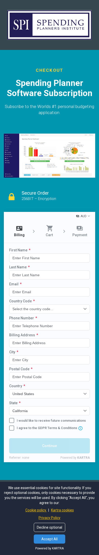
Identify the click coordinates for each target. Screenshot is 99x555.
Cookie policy (36, 510)
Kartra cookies (62, 510)
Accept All (49, 539)
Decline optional (49, 527)
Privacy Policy (49, 518)
